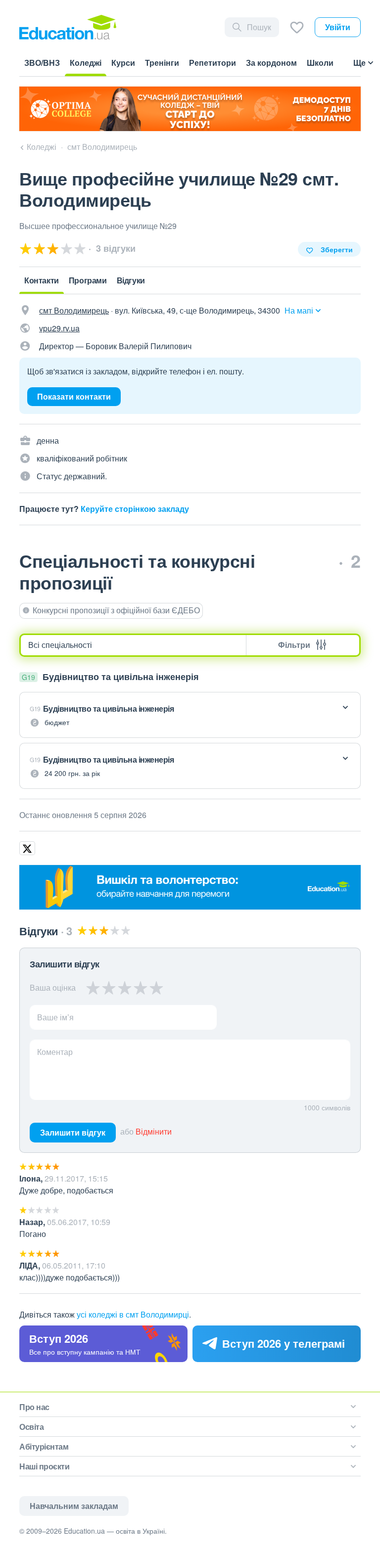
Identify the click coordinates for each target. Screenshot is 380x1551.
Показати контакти (74, 396)
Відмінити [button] (154, 1131)
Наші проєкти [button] (44, 1466)
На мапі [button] (299, 310)
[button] (190, 715)
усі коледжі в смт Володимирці (133, 1314)
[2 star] (109, 987)
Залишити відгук (72, 1132)
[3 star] (125, 987)
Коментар (55, 1051)
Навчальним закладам (74, 1505)
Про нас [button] (34, 1407)
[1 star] (93, 987)
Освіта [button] (31, 1426)
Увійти (337, 27)
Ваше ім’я (55, 1017)
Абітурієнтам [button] (43, 1446)
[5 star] (156, 987)
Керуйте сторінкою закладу (135, 508)
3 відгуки (115, 248)
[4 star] (140, 987)
